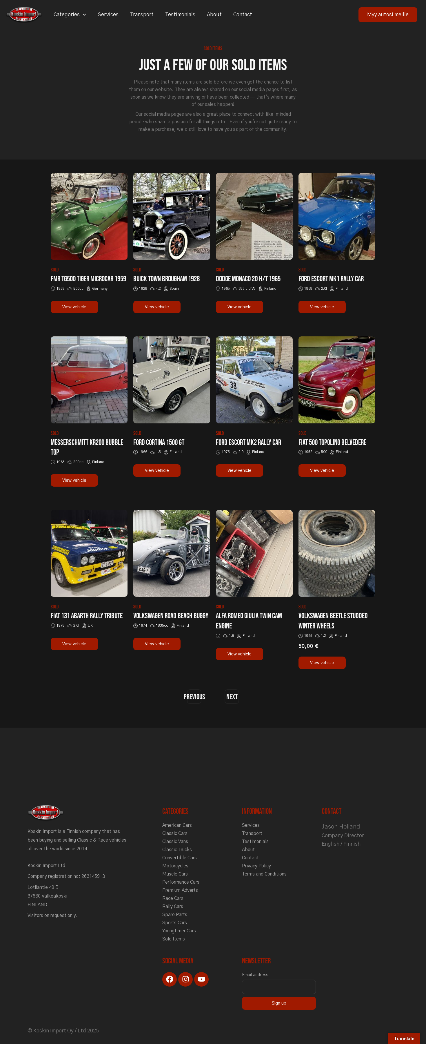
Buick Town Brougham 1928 (166, 279)
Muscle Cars (175, 874)
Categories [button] (67, 14)
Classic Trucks (177, 849)
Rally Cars (172, 906)
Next (232, 697)
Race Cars (172, 898)
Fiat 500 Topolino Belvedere (332, 442)
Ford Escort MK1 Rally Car (331, 279)
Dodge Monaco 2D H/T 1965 (248, 279)
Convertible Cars (179, 857)
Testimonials (180, 14)
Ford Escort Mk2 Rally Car (248, 442)
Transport (142, 14)
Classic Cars (174, 833)
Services (108, 14)
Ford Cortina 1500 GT (158, 442)
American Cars (177, 825)
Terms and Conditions (264, 874)
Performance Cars (180, 882)
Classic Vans (175, 841)
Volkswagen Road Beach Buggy (170, 616)
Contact (242, 14)
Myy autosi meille (388, 14)
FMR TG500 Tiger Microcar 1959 (88, 279)
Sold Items (173, 939)
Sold (55, 270)
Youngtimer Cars (179, 931)
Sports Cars (174, 922)
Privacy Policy (256, 866)
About (214, 14)
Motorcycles (175, 866)
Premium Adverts (180, 890)
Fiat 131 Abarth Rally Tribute (87, 616)
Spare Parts (174, 914)
